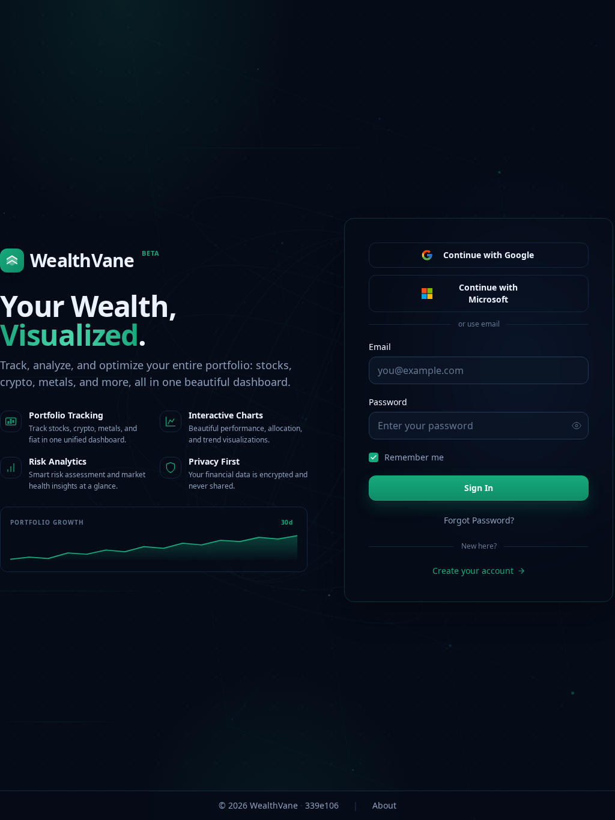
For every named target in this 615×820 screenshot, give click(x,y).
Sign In (478, 487)
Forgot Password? (479, 520)
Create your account (473, 570)
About (384, 805)
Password (388, 402)
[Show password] (576, 425)
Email (380, 346)
